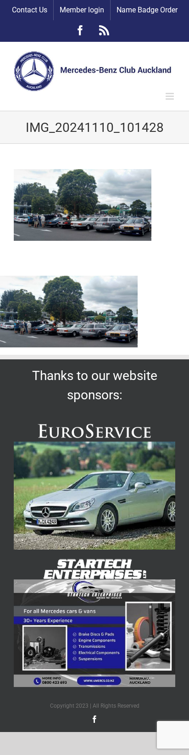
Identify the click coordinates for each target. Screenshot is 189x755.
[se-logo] (94, 562)
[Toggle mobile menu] (170, 96)
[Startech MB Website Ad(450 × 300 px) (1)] (94, 583)
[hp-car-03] (94, 445)
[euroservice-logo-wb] (94, 424)
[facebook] (94, 719)
